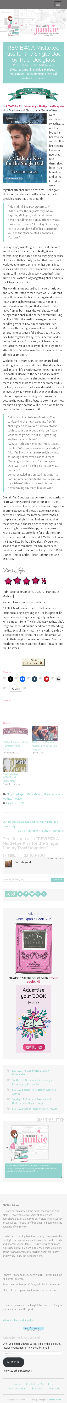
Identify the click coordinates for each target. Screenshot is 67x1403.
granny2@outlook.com (24, 856)
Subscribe (13, 1362)
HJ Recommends (36, 74)
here (39, 1255)
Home (17, 1384)
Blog (40, 69)
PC (23, 803)
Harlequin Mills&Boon (27, 794)
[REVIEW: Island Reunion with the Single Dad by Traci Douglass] (45, 733)
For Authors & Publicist (40, 1384)
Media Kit (54, 1388)
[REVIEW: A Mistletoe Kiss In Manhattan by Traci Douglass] (15, 733)
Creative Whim (54, 1400)
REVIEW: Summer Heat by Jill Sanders (39, 830)
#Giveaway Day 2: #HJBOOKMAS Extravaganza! (11, 777)
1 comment (38, 78)
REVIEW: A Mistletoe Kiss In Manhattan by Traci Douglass (15, 746)
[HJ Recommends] (33, 94)
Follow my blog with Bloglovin (19, 1320)
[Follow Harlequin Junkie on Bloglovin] (33, 1329)
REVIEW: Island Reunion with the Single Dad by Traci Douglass (44, 746)
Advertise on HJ (17, 1388)
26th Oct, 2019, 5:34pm (55, 858)
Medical (52, 74)
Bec (19, 803)
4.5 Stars (11, 803)
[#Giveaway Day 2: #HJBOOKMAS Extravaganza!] (15, 765)
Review (26, 78)
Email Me (37, 1388)
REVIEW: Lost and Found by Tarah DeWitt (34, 1108)
